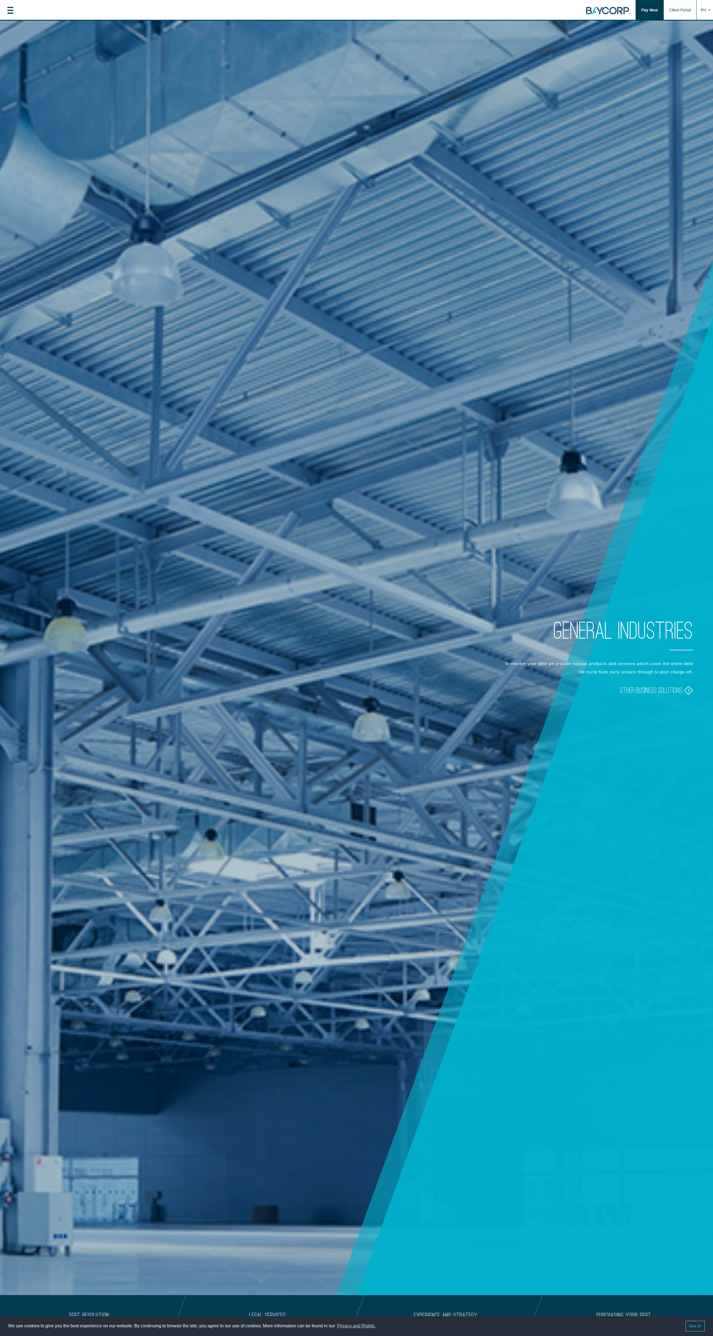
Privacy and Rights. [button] (356, 1325)
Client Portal (680, 10)
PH (704, 10)
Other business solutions (652, 690)
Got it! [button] (695, 1326)
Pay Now (649, 10)
